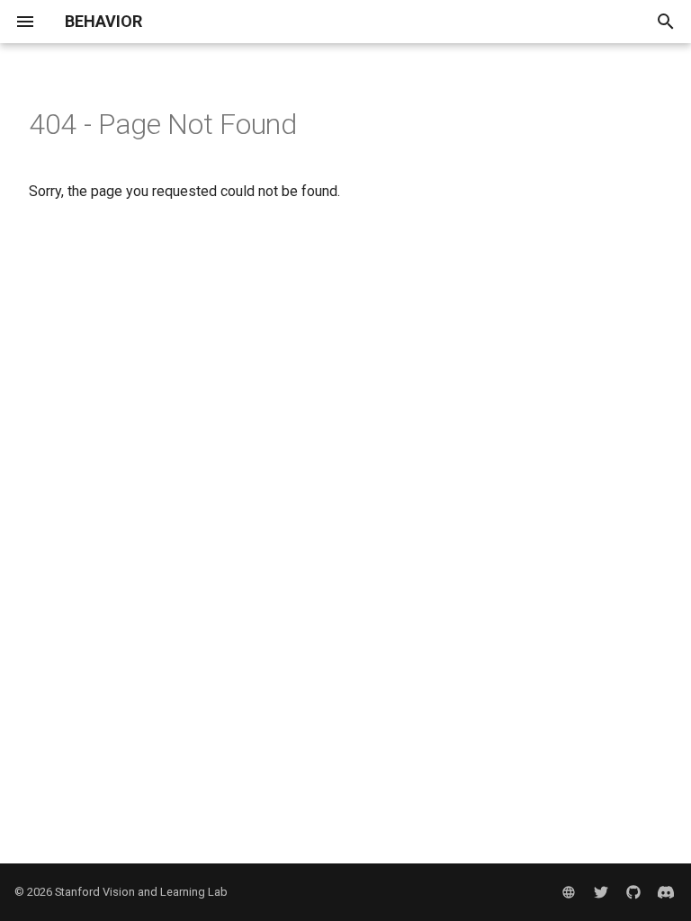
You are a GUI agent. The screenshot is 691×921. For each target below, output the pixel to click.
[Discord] (665, 892)
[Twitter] (601, 892)
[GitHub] (633, 892)
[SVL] (568, 892)
